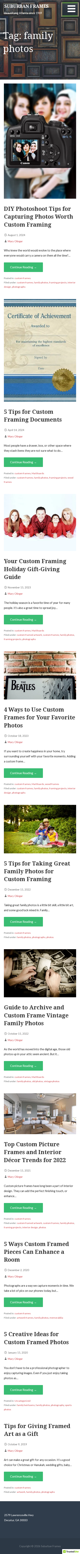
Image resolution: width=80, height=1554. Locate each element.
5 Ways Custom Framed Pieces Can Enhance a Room (36, 1252)
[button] (74, 11)
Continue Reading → (23, 267)
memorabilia (56, 1317)
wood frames (52, 784)
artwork (21, 1491)
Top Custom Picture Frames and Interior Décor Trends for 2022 (35, 1152)
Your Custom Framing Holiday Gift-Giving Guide (35, 569)
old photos (37, 1081)
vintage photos (51, 1081)
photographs (18, 286)
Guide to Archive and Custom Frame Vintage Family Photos (36, 1015)
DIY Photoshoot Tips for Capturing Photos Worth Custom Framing (38, 217)
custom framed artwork (29, 634)
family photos (41, 282)
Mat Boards (38, 473)
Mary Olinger (15, 241)
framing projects (58, 282)
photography (57, 1405)
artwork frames (25, 1317)
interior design (30, 1227)
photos (50, 937)
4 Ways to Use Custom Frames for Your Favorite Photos (39, 717)
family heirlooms (26, 1405)
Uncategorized (22, 1400)
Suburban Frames (26, 6)
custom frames (23, 278)
